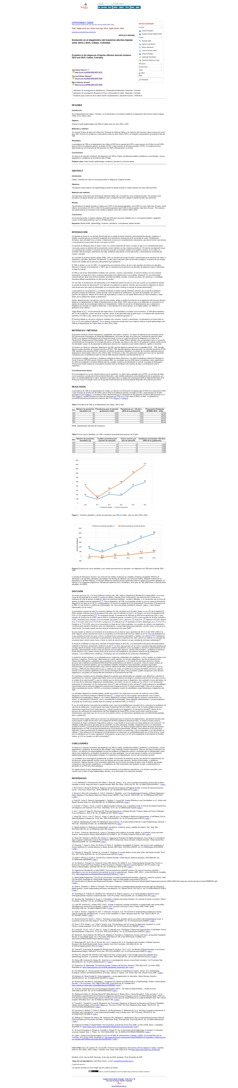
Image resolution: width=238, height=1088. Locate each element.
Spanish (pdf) (146, 41)
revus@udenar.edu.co (119, 1086)
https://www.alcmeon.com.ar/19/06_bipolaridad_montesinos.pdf (105, 967)
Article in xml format (148, 44)
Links (163, 784)
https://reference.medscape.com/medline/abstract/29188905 (93, 985)
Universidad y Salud (82, 22)
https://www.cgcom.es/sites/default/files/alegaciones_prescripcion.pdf (108, 1027)
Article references (148, 47)
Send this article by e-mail (150, 60)
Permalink (144, 80)
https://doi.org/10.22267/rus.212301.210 (84, 32)
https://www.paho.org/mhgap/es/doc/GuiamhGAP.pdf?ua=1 (97, 874)
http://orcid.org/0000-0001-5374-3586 (88, 85)
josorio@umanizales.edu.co (123, 1061)
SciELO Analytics (147, 31)
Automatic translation (149, 57)
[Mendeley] (140, 73)
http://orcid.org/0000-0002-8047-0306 (88, 78)
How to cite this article (149, 50)
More (143, 73)
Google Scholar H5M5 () (152, 34)
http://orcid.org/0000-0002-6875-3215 (88, 72)
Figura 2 (125, 398)
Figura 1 (117, 398)
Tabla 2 (79, 396)
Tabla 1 (88, 395)
